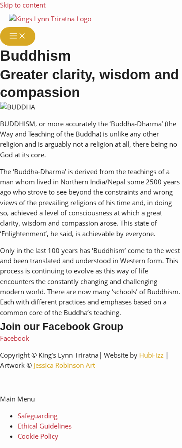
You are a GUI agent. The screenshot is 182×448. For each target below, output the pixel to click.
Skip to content (23, 4)
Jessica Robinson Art (64, 365)
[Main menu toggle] (17, 36)
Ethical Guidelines (45, 425)
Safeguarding (37, 415)
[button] (91, 399)
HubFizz (151, 355)
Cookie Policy (38, 436)
